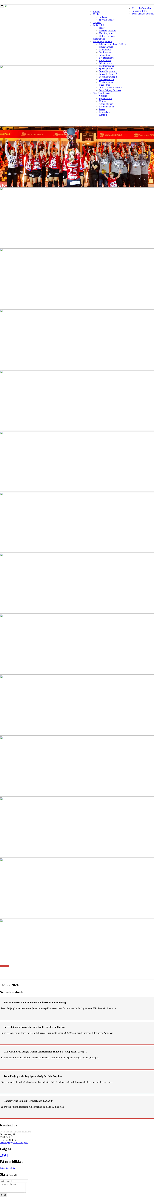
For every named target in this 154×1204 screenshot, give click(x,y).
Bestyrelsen (104, 112)
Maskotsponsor (106, 82)
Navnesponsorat (106, 79)
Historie (102, 101)
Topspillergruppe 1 (108, 71)
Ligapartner (104, 85)
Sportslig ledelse (106, 19)
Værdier (103, 95)
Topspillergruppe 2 (108, 74)
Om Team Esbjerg (101, 93)
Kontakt (103, 114)
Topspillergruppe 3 (108, 76)
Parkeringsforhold (107, 30)
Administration (106, 104)
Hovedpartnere (106, 47)
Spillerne (103, 17)
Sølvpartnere (105, 55)
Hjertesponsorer (106, 66)
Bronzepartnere (106, 57)
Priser (101, 28)
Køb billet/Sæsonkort (142, 8)
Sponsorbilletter (139, 11)
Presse (102, 109)
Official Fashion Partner (110, 87)
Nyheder (97, 22)
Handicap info (105, 33)
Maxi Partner (105, 49)
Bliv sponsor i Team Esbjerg (112, 44)
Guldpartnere (105, 52)
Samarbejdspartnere (102, 41)
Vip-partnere (105, 60)
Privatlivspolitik (7, 1168)
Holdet (96, 14)
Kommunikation (106, 106)
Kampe (96, 11)
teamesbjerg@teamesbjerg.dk (14, 1142)
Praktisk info (99, 25)
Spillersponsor (105, 68)
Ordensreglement (107, 36)
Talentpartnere (105, 63)
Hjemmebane (105, 98)
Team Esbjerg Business (143, 13)
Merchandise (99, 38)
